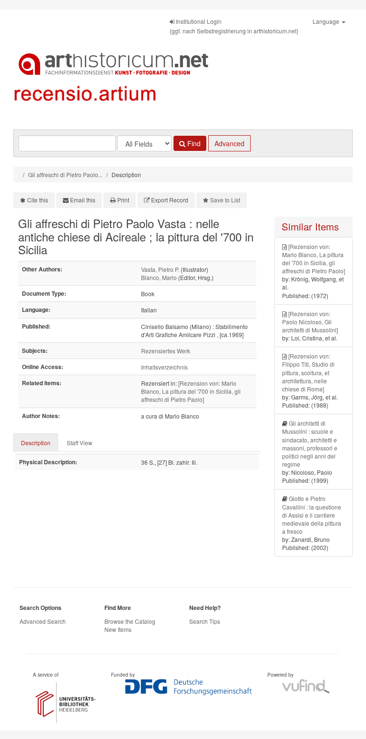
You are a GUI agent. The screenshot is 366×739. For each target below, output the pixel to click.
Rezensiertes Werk (165, 351)
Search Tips (204, 621)
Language (327, 21)
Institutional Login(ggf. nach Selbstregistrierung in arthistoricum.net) (234, 26)
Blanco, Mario (159, 277)
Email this (82, 200)
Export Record (169, 200)
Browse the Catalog (129, 621)
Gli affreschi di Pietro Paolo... (65, 174)
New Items (118, 629)
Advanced (229, 143)
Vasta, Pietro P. (160, 269)
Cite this (37, 200)
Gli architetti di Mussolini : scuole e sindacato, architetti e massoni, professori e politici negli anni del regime (309, 443)
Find (193, 143)
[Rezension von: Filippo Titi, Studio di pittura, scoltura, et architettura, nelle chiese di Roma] (308, 372)
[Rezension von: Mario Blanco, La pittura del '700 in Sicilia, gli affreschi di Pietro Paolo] (191, 391)
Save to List (225, 200)
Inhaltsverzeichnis (164, 367)
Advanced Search (43, 621)
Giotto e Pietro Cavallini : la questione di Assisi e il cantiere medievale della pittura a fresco (311, 514)
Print (123, 200)
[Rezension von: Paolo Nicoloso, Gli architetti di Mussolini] (310, 322)
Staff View (79, 443)
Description (36, 443)
